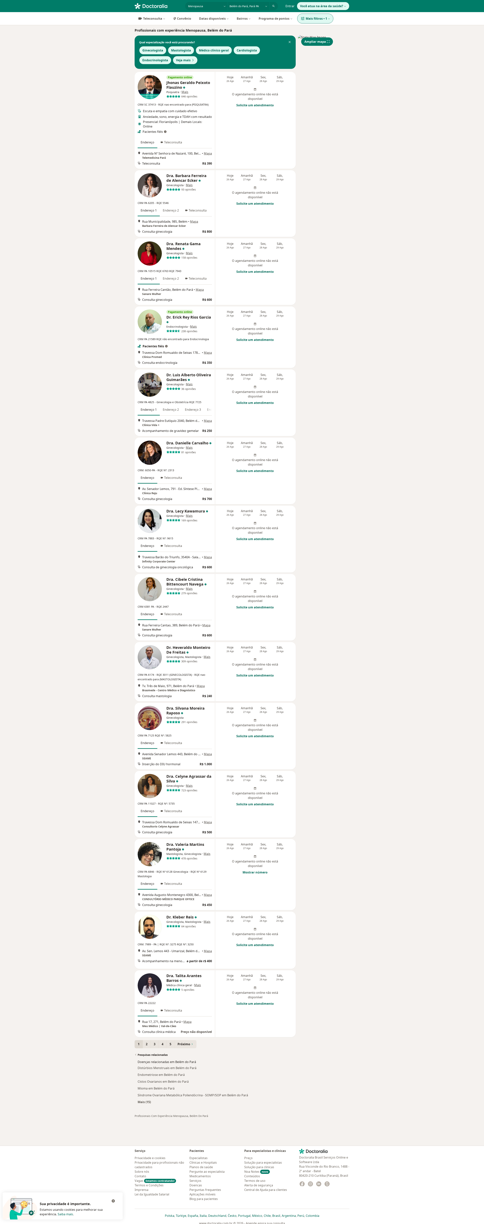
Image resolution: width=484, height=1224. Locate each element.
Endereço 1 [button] (149, 210)
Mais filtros (316, 18)
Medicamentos (200, 1176)
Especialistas (198, 1158)
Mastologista (181, 50)
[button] (289, 42)
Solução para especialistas (263, 1162)
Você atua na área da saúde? (321, 6)
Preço (248, 1158)
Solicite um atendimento (255, 105)
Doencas (195, 1185)
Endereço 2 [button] (171, 210)
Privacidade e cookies (150, 1158)
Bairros (242, 18)
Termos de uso (254, 1181)
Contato (140, 1176)
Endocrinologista (155, 60)
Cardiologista (247, 50)
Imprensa (141, 1190)
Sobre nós (142, 1172)
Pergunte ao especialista (207, 1172)
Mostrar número (255, 872)
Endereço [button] (147, 142)
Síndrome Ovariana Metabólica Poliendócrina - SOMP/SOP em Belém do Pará (193, 1095)
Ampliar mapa (315, 42)
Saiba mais (65, 1214)
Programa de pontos (274, 18)
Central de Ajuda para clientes (265, 1190)
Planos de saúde (201, 1167)
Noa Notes (256, 1172)
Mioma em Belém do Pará (156, 1088)
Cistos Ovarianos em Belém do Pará (163, 1081)
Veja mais (183, 60)
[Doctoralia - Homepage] (158, 6)
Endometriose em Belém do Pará (161, 1075)
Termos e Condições (149, 1185)
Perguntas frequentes (205, 1190)
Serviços (195, 1181)
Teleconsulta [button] (173, 142)
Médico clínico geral (214, 50)
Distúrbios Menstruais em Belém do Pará (167, 1068)
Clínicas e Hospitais (203, 1162)
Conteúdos (252, 1176)
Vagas (155, 1181)
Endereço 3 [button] (193, 409)
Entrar (290, 6)
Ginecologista (152, 50)
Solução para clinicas (259, 1167)
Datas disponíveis (212, 18)
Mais (185, 92)
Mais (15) (144, 1102)
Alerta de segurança (258, 1185)
